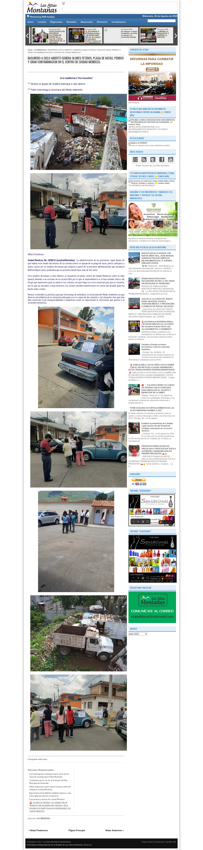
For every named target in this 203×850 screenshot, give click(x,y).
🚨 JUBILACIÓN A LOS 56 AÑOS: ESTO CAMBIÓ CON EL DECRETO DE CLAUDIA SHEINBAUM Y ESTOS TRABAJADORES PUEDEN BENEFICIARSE (151, 367)
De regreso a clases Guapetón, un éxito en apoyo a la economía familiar (128, 34)
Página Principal (77, 830)
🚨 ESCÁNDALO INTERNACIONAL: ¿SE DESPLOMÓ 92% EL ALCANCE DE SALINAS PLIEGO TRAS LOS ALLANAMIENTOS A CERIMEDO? (83, 38)
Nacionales (87, 22)
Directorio (102, 22)
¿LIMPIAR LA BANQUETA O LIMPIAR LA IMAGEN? (161, 34)
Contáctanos (119, 22)
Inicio (30, 22)
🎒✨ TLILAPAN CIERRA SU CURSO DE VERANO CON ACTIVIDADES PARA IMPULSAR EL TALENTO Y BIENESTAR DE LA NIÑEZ (157, 389)
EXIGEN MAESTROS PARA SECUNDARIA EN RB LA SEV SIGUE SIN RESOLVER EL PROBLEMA (158, 281)
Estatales (72, 22)
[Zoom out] (133, 521)
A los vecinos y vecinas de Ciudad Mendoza (47, 799)
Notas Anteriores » (115, 830)
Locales (42, 22)
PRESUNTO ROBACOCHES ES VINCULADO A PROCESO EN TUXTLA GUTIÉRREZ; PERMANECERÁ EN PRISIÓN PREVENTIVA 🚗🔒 (158, 450)
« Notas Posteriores (38, 830)
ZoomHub (167, 522)
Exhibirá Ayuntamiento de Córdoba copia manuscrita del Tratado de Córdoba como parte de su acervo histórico (157, 427)
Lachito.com (171, 842)
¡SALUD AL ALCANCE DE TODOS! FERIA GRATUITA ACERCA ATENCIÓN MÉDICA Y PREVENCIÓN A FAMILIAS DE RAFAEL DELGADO (157, 302)
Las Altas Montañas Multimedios (57, 842)
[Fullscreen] (147, 521)
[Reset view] (143, 521)
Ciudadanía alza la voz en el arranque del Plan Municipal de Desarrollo (48, 782)
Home (30, 50)
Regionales (56, 22)
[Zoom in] (138, 521)
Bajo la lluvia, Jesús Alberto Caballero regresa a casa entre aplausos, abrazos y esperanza (50, 794)
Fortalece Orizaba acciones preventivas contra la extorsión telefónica (155, 347)
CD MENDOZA (40, 50)
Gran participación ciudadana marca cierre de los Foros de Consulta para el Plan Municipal (49, 775)
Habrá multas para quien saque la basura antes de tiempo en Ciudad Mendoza (49, 788)
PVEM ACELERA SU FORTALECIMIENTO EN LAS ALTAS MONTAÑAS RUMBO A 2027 (152, 409)
